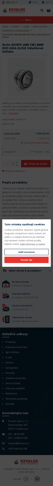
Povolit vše (26, 259)
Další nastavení (26, 252)
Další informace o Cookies (32, 244)
